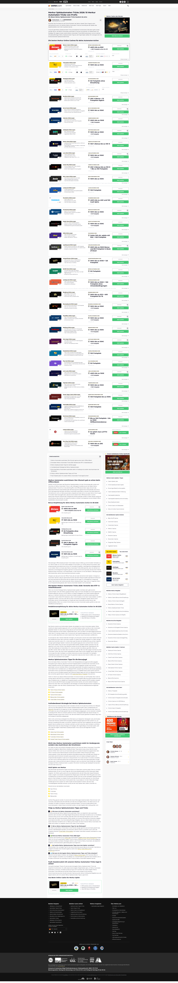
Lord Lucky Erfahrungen (69, 371)
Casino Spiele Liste (113, 481)
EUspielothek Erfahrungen (69, 351)
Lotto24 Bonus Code (92, 429)
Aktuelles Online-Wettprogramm (57, 916)
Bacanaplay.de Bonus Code (94, 304)
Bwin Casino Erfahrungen (69, 176)
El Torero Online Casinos (114, 674)
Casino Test (68, 837)
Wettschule (84, 5)
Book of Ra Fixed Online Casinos (116, 681)
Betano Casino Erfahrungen (70, 45)
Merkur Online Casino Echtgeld (116, 601)
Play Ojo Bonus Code (93, 361)
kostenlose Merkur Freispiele (79, 674)
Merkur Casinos (112, 528)
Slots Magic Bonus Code (93, 339)
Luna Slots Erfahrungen (69, 153)
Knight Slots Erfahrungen (69, 221)
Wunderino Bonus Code (93, 197)
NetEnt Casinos (112, 532)
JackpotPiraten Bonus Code (94, 258)
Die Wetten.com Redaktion (118, 906)
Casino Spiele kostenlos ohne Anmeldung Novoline (118, 631)
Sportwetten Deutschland (55, 922)
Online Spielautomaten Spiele (116, 484)
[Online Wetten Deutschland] (56, 5)
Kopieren (127, 45)
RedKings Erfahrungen (69, 327)
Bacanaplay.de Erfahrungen (70, 304)
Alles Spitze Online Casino (57, 734)
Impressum (115, 925)
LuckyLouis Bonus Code (93, 187)
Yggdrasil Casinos (112, 546)
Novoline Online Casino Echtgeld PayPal (118, 637)
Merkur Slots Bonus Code (94, 141)
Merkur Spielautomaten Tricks (116, 607)
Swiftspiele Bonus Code (93, 129)
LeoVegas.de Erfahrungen (69, 279)
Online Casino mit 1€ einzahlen (78, 916)
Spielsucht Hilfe (115, 919)
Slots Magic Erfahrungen (69, 339)
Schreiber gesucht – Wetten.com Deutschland (119, 913)
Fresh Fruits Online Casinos (115, 657)
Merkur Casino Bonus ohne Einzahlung (118, 597)
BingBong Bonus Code (93, 292)
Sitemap (114, 931)
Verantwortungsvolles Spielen (119, 917)
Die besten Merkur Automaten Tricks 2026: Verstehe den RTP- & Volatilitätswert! (71, 462)
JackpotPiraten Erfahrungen (70, 258)
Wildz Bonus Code (92, 233)
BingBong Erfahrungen (69, 292)
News (93, 1)
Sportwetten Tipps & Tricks (56, 908)
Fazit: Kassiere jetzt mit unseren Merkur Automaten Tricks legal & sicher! (70, 475)
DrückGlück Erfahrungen (69, 209)
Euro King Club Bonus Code (94, 441)
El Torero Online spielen (56, 692)
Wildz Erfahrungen (68, 233)
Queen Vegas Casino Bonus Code (95, 394)
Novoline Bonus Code (93, 96)
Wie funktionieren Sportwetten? (57, 910)
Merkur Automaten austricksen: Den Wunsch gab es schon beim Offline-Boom (71, 460)
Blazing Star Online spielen (57, 697)
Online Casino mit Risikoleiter (115, 505)
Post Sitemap (115, 935)
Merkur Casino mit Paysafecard (78, 910)
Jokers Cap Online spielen (57, 732)
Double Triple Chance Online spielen (59, 739)
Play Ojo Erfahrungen (68, 361)
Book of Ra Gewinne (113, 678)
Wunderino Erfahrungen (69, 198)
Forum (100, 1)
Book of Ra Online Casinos (115, 661)
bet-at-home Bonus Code (93, 108)
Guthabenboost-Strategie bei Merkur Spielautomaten (65, 467)
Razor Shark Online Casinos (115, 664)
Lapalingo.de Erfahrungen (69, 245)
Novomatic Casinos (113, 539)
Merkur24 (50, 709)
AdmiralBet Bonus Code (93, 404)
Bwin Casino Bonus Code (93, 176)
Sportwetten (68, 5)
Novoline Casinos (112, 535)
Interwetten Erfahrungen (69, 62)
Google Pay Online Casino (76, 912)
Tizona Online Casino (55, 694)
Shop (89, 1)
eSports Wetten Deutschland (56, 914)
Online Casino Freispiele (114, 708)
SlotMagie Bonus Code (93, 78)
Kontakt (114, 915)
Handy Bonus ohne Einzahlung (78, 918)
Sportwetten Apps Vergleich (97, 906)
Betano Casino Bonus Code (94, 45)
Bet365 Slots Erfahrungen (69, 269)
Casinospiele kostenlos (114, 495)
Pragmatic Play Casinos (114, 542)
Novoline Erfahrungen (68, 96)
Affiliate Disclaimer (116, 939)
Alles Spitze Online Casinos (115, 667)
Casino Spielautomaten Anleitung (117, 491)
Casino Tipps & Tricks (75, 908)
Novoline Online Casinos (114, 624)
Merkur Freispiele (112, 691)
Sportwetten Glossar (54, 918)
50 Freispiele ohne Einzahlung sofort (117, 694)
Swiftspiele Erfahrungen (69, 129)
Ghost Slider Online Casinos (115, 671)
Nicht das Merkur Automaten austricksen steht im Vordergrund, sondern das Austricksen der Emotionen (75, 470)
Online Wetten (51, 9)
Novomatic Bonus (112, 641)
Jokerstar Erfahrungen (69, 118)
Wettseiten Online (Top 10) (56, 920)
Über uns (114, 908)
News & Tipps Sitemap (117, 933)
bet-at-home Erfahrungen (69, 108)
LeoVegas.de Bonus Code (93, 279)
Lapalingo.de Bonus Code (94, 244)
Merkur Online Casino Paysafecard (117, 594)
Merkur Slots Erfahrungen (69, 141)
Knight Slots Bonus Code (94, 221)
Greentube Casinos (113, 525)
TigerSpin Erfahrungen (69, 382)
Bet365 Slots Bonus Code (94, 269)
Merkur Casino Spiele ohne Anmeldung (118, 611)
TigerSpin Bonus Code (93, 382)
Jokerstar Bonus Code (93, 118)
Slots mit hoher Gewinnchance (116, 509)
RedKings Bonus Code (93, 327)
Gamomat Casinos (113, 521)
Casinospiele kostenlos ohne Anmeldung (118, 498)
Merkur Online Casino (80, 855)
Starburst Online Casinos (114, 650)
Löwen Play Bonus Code (93, 164)
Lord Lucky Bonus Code (93, 371)
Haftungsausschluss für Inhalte (119, 937)
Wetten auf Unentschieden (56, 912)
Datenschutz (115, 927)
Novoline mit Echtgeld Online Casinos (118, 627)
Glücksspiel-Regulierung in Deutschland (118, 922)
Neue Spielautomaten (114, 502)
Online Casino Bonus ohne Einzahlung (118, 711)
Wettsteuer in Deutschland (56, 906)
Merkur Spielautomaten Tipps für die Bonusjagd (63, 465)
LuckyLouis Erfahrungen (69, 187)
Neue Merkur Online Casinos (115, 604)
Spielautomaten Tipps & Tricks (77, 906)
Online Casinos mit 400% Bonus (116, 701)
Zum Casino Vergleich (117, 585)
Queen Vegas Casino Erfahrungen (71, 394)
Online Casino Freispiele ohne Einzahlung (118, 697)
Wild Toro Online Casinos (114, 654)
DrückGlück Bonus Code (93, 209)
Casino (104, 5)
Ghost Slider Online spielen (57, 699)
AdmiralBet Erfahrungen (69, 404)
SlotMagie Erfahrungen (69, 78)
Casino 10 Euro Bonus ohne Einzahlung (118, 704)
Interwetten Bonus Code (94, 62)
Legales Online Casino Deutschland (87, 837)
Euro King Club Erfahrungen (70, 441)
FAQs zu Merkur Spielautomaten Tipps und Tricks (64, 473)
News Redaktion (116, 929)
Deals (97, 1)
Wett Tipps (98, 5)
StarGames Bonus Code (93, 416)
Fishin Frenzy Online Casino (57, 689)
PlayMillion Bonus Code (93, 315)
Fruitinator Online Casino (56, 736)
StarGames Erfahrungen (69, 416)
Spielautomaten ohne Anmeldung (78, 914)
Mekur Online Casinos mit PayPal (116, 614)
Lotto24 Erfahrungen (68, 429)
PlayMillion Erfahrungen (69, 315)
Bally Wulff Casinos (113, 518)
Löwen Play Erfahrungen (69, 164)
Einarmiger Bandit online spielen (116, 488)
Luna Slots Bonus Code (93, 153)
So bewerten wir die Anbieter (118, 910)
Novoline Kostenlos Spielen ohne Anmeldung (118, 634)
